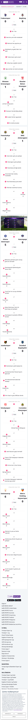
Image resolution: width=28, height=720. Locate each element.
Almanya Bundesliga (7, 646)
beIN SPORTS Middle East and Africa (11, 624)
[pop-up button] (22, 228)
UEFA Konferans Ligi (7, 644)
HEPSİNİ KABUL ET (8, 713)
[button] (8, 2)
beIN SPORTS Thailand (8, 617)
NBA (3, 669)
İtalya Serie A (5, 653)
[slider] (14, 226)
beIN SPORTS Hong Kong (8, 615)
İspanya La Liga (6, 651)
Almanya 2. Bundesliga (8, 658)
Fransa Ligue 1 (6, 649)
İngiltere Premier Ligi (7, 637)
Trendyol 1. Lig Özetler (8, 680)
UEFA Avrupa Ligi (6, 642)
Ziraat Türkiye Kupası (7, 635)
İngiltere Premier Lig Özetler (9, 682)
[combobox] (7, 7)
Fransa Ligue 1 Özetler (8, 686)
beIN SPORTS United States (9, 608)
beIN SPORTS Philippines (8, 620)
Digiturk (4, 603)
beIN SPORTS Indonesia (8, 622)
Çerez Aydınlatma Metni (18, 709)
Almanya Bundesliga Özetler (9, 684)
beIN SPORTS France (7, 610)
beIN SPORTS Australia (8, 613)
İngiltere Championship (8, 656)
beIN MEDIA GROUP (7, 606)
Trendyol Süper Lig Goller (8, 675)
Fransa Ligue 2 (6, 660)
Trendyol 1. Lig (6, 633)
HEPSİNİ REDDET (20, 713)
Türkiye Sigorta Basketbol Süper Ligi (11, 666)
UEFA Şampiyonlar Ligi (8, 640)
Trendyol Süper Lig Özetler (9, 677)
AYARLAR (14, 716)
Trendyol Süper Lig (7, 630)
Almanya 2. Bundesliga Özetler (10, 689)
